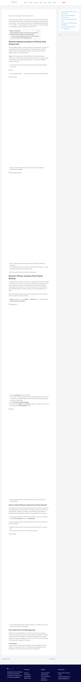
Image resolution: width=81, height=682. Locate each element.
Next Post (53, 658)
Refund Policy (27, 678)
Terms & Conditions (45, 676)
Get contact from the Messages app (22, 37)
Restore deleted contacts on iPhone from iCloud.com (24, 32)
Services (36, 2)
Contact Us (43, 678)
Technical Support (45, 673)
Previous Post (6, 658)
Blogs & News (44, 680)
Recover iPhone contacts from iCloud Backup (22, 34)
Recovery (11, 15)
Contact (54, 2)
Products (30, 2)
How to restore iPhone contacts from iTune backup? (26, 36)
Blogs (41, 2)
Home (25, 2)
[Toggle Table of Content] (37, 31)
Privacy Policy (44, 674)
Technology (18, 15)
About (49, 2)
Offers (45, 2)
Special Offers (27, 676)
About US (26, 673)
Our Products (27, 674)
